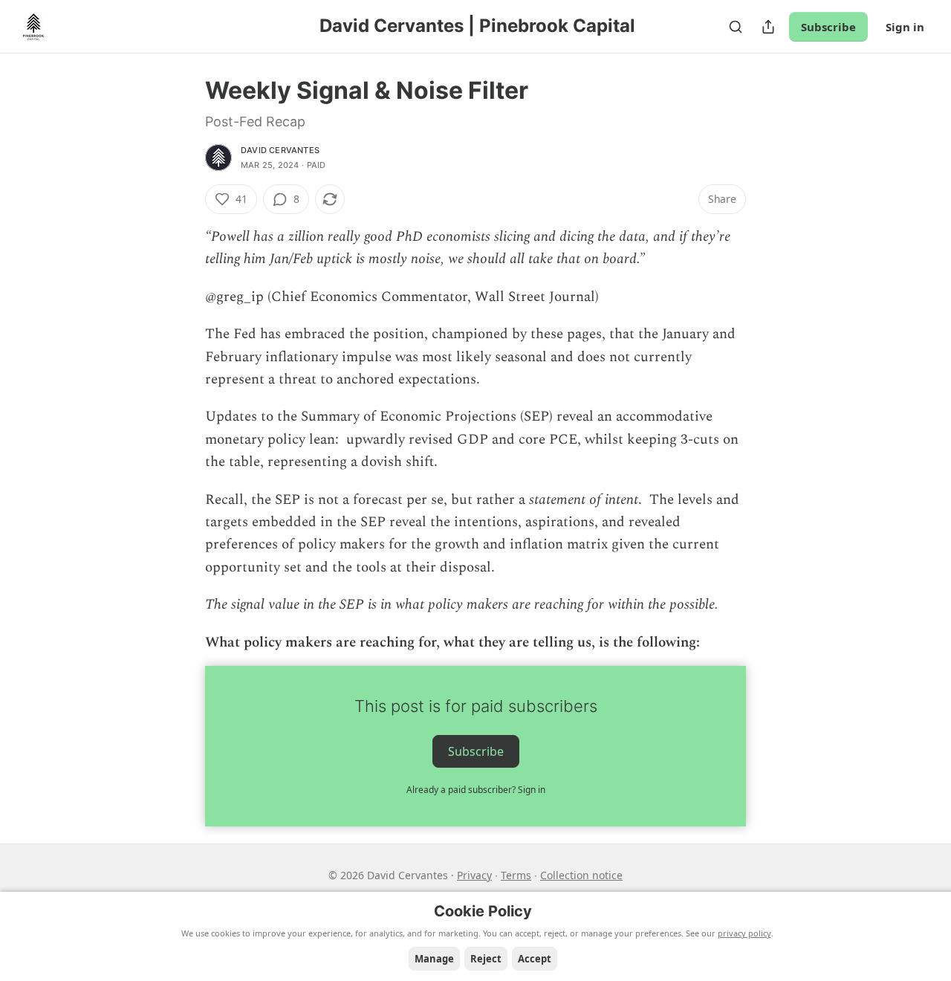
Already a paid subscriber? (475, 789)
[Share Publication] (768, 27)
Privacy (474, 875)
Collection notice (581, 875)
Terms (516, 875)
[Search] (735, 27)
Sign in (905, 26)
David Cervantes (280, 150)
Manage (434, 958)
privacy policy (744, 933)
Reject (486, 958)
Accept (534, 958)
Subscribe (828, 26)
